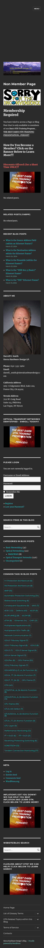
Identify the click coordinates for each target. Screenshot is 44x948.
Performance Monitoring (17, 731)
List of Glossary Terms (13, 913)
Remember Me (13, 492)
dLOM (26, 615)
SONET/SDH (11, 745)
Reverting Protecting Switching (20, 741)
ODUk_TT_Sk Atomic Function (20, 675)
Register (9, 503)
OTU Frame (11, 704)
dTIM (8, 620)
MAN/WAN (13, 554)
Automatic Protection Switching (21, 596)
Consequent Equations (16, 605)
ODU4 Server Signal (15, 655)
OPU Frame (28, 680)
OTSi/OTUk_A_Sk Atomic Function (20, 691)
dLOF (34, 610)
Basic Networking (14, 547)
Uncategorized (12, 561)
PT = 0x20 (10, 736)
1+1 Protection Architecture (18, 581)
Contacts (7, 933)
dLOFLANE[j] (11, 615)
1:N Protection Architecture (18, 586)
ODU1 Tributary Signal (16, 645)
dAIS (35, 605)
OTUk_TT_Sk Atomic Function (19, 721)
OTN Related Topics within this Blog (17, 920)
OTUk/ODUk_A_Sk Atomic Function (21, 715)
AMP (8, 591)
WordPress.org (12, 781)
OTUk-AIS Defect (13, 709)
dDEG (8, 610)
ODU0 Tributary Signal (16, 640)
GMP (33, 620)
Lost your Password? (14, 507)
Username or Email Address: (16, 475)
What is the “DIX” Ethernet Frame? (22, 280)
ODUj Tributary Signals (16, 665)
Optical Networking (15, 551)
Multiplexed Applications (17, 625)
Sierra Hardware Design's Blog (14, 941)
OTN (8, 685)
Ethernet (21, 620)
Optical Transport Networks (19, 557)
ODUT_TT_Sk (11, 680)
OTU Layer (10, 726)
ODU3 (8, 650)
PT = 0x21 (25, 736)
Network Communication (17, 635)
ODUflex (9, 660)
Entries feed (11, 775)
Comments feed (13, 778)
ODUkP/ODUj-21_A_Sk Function (20, 670)
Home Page (9, 908)
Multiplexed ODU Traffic (16, 630)
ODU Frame (25, 660)
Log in (9, 771)
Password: (8, 483)
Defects (21, 610)
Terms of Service (11, 927)
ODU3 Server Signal (25, 650)
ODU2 (34, 645)
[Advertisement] (22, 38)
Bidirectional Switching (16, 601)
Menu (36, 9)
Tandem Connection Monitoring (21, 750)
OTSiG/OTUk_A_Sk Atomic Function (21, 698)
